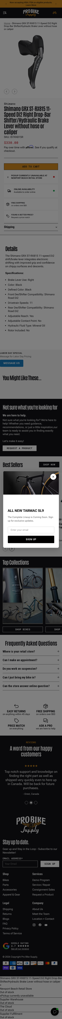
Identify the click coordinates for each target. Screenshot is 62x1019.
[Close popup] (53, 477)
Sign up (31, 539)
